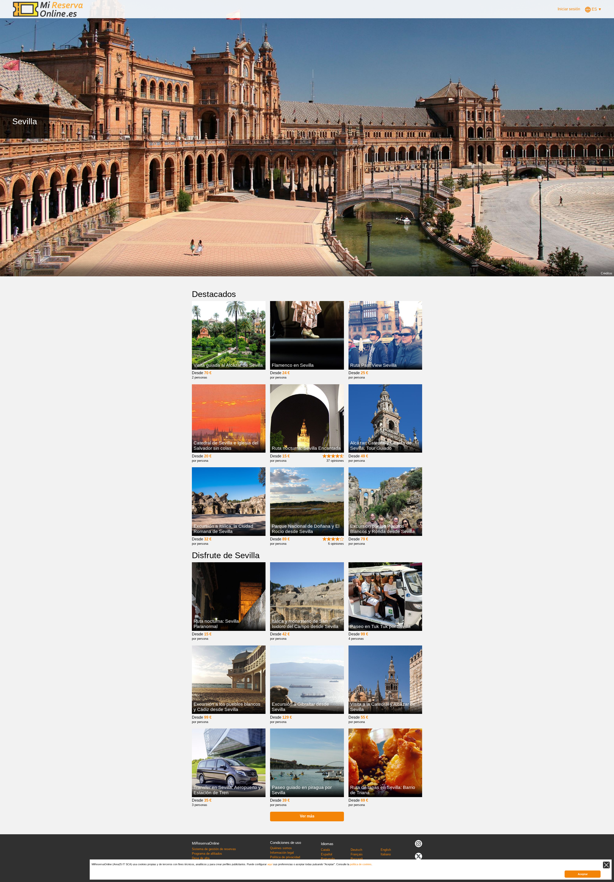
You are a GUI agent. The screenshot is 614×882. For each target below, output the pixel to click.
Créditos (606, 273)
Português (328, 859)
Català (325, 850)
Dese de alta (200, 858)
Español (326, 854)
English (386, 850)
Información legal (282, 852)
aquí (269, 864)
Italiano (386, 854)
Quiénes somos (281, 848)
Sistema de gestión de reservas (214, 849)
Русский (357, 859)
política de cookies (361, 864)
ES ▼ (596, 9)
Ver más (307, 816)
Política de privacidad (285, 857)
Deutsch (356, 850)
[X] (418, 856)
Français (357, 854)
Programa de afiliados (207, 853)
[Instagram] (418, 843)
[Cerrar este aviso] (606, 865)
